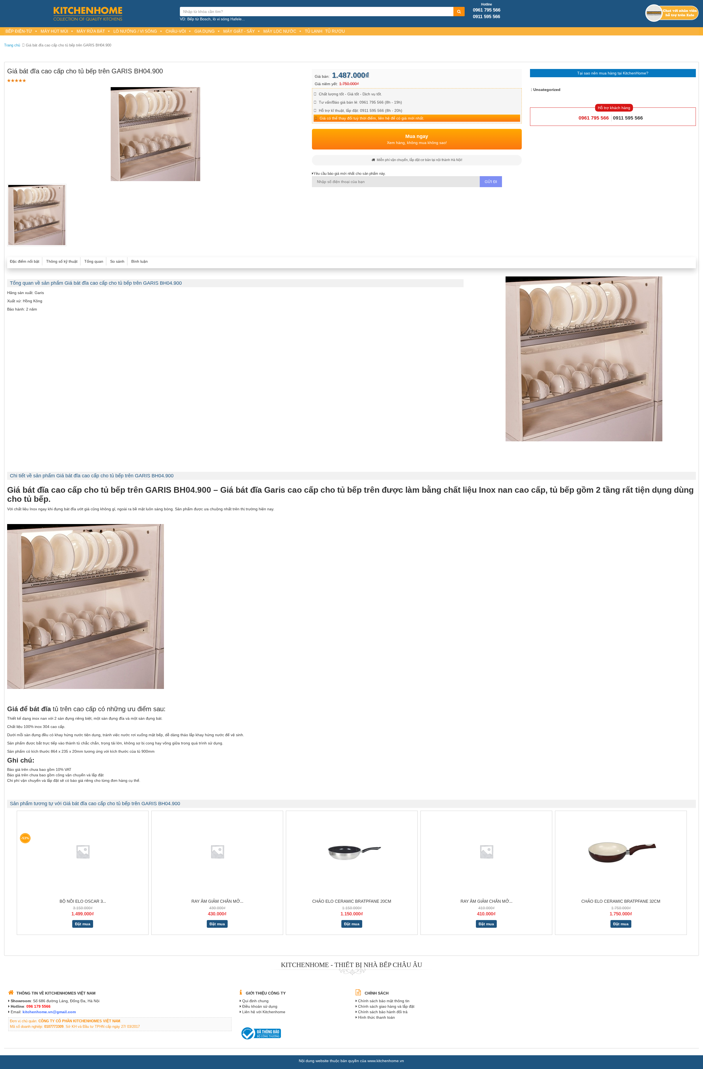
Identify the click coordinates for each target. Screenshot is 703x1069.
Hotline (486, 4)
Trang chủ (12, 45)
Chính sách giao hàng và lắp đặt (386, 1006)
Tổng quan (93, 261)
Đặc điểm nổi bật (24, 261)
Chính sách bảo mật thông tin (383, 1001)
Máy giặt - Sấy (239, 31)
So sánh (117, 261)
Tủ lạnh (313, 31)
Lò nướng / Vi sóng (135, 31)
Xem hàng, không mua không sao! (417, 139)
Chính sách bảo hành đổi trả (383, 1012)
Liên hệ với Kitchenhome (263, 1012)
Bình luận (139, 261)
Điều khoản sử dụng (259, 1006)
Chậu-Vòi (176, 31)
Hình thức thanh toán (376, 1017)
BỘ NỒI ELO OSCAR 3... (83, 901)
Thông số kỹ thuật (61, 261)
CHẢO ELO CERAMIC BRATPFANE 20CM (351, 901)
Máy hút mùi (54, 31)
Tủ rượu (335, 31)
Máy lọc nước (279, 31)
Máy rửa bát (91, 31)
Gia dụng (204, 31)
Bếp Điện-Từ (18, 31)
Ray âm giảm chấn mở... (217, 901)
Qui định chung (255, 1001)
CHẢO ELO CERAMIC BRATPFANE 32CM (620, 901)
